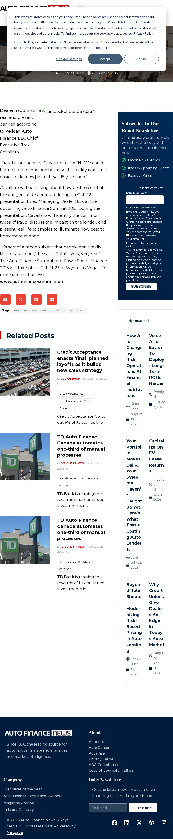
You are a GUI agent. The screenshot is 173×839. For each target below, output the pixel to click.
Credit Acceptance (71, 393)
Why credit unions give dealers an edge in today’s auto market (156, 614)
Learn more (148, 273)
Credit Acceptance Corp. (75, 401)
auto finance (67, 478)
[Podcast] (151, 822)
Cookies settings (69, 59)
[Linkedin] (126, 822)
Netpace (15, 832)
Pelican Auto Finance (68, 310)
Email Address (136, 193)
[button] (5, 299)
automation (90, 478)
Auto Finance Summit (30, 310)
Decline (141, 59)
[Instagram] (164, 822)
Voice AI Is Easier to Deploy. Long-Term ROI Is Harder (156, 359)
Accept (105, 59)
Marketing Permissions (141, 207)
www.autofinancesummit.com (32, 281)
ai (60, 561)
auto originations (79, 561)
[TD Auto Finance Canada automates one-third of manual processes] (25, 456)
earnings (65, 485)
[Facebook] (114, 822)
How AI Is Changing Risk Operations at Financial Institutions (134, 365)
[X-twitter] (139, 822)
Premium (65, 408)
